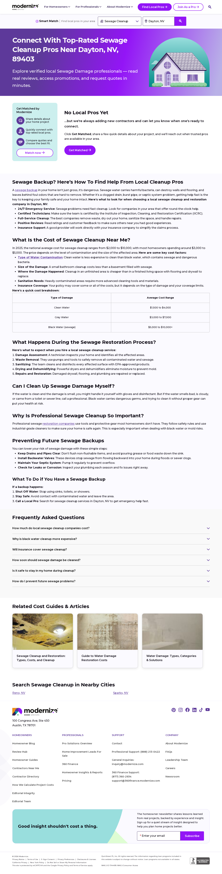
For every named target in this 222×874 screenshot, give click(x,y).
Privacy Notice (18, 859)
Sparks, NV (120, 693)
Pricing (66, 780)
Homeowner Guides (25, 759)
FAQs (168, 751)
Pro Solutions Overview (77, 743)
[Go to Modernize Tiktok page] (201, 710)
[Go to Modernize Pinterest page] (174, 710)
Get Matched (78, 150)
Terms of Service (80, 865)
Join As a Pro (187, 7)
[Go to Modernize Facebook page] (187, 710)
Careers (170, 768)
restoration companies (58, 423)
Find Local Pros (153, 7)
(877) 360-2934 (121, 776)
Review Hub (19, 751)
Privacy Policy (63, 865)
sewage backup (26, 190)
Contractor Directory (25, 776)
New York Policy (37, 862)
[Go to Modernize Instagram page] (180, 710)
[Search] (209, 7)
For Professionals (87, 6)
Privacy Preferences (66, 859)
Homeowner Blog (23, 743)
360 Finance (70, 764)
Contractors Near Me (25, 768)
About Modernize (119, 6)
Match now (33, 152)
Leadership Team (176, 759)
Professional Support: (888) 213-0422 (136, 751)
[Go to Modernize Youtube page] (208, 710)
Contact (117, 743)
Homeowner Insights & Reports (82, 772)
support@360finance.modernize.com (136, 780)
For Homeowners (56, 6)
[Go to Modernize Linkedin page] (194, 710)
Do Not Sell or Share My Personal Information (67, 862)
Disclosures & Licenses (86, 859)
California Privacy (20, 862)
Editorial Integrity (23, 793)
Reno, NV (18, 693)
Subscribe (192, 836)
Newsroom (172, 776)
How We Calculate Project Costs (33, 784)
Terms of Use (33, 859)
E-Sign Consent (48, 859)
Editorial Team (21, 801)
